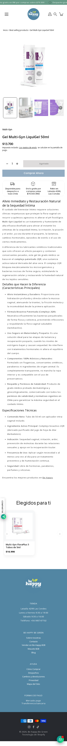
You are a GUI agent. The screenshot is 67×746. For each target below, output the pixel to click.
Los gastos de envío (28, 147)
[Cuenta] (49, 14)
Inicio (5, 30)
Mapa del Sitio (33, 684)
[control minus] (5, 163)
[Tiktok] (37, 727)
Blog (33, 652)
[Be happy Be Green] (33, 14)
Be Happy (48, 477)
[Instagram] (29, 727)
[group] (10, 107)
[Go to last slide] (6, 108)
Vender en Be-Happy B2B (33, 645)
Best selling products (19, 30)
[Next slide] (60, 108)
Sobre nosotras (33, 638)
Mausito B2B (33, 649)
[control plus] (18, 163)
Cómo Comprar (33, 669)
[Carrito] (61, 14)
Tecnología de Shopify (33, 734)
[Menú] (6, 14)
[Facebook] (33, 727)
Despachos (33, 673)
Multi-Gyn (7, 129)
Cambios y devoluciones (33, 676)
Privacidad (33, 680)
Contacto (33, 641)
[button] (55, 14)
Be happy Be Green (38, 731)
